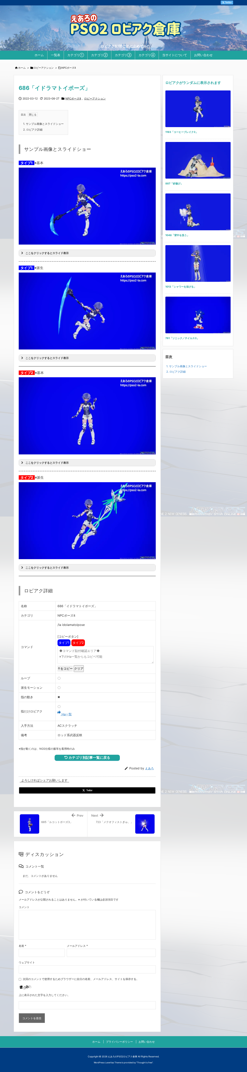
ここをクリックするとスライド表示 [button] (47, 253)
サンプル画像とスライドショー (43, 123)
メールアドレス (77, 945)
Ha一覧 (66, 714)
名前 (22, 945)
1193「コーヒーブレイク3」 (181, 131)
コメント (24, 907)
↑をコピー (65, 668)
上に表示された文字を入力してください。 (44, 995)
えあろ (149, 768)
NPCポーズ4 (69, 67)
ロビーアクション (44, 67)
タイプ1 (64, 643)
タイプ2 (78, 643)
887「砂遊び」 (174, 183)
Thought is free (144, 1062)
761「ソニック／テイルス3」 (182, 338)
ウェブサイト (27, 962)
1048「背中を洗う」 (177, 235)
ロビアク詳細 (32, 129)
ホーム (22, 67)
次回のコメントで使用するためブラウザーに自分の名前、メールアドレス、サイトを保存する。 (81, 979)
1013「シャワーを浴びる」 (180, 286)
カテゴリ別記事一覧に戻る (89, 757)
